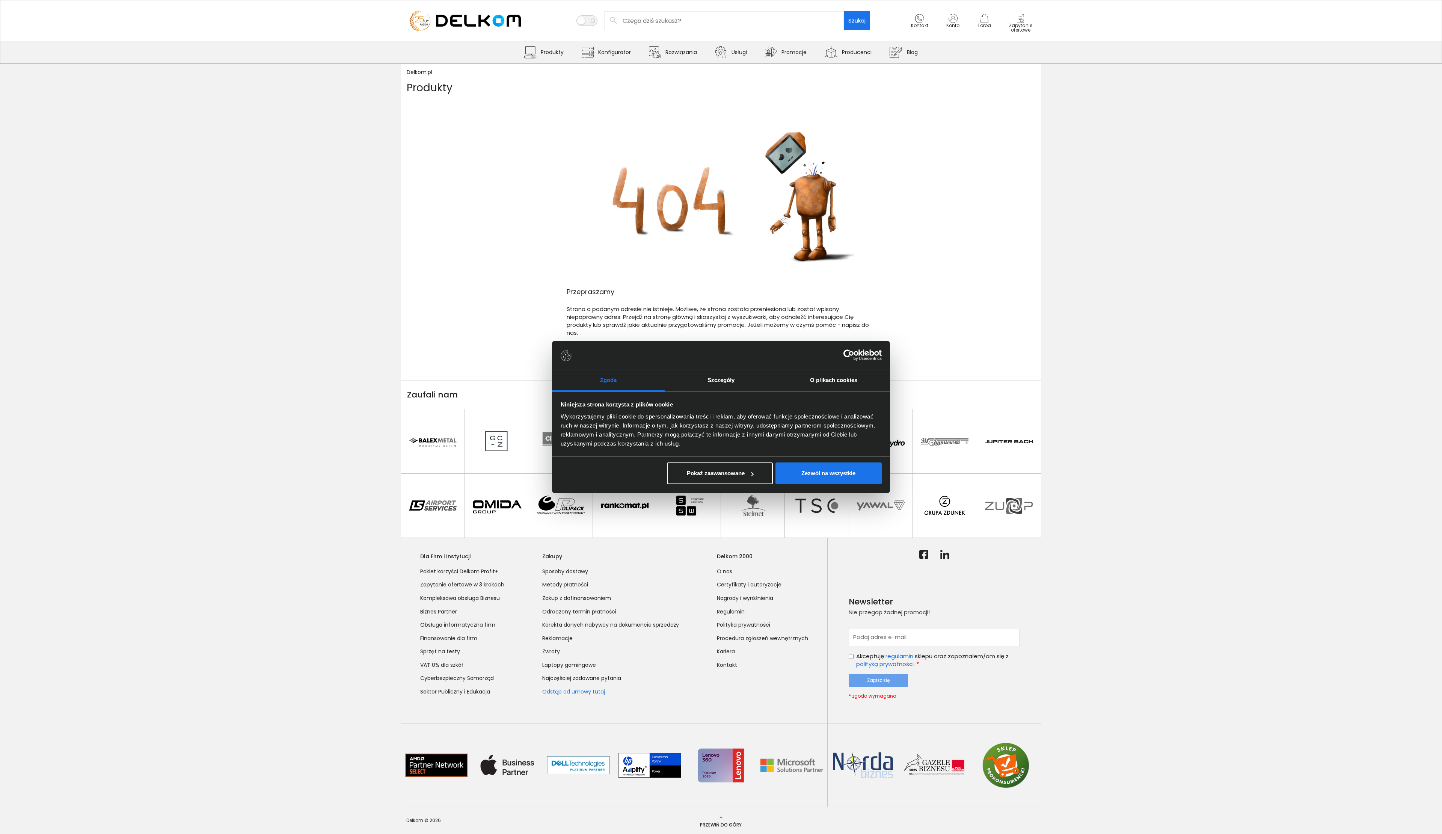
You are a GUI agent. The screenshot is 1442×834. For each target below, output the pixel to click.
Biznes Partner (438, 611)
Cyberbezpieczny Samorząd (457, 678)
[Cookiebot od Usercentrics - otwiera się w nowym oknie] (849, 355)
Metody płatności (565, 584)
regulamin (899, 656)
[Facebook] (923, 555)
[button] (919, 27)
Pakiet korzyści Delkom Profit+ (459, 571)
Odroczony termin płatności (579, 611)
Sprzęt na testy (440, 651)
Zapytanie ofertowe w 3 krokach (462, 584)
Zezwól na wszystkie (828, 473)
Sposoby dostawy (565, 571)
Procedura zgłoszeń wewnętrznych (762, 638)
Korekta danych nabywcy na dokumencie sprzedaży (610, 625)
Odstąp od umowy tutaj (573, 691)
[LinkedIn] (944, 555)
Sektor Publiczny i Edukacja (455, 691)
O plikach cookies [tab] (833, 380)
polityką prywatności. (885, 664)
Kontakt (727, 665)
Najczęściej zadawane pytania (581, 678)
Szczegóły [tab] (721, 380)
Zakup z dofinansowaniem (576, 598)
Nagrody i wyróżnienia (745, 598)
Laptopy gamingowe (569, 665)
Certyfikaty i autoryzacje (749, 584)
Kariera (726, 651)
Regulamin (731, 611)
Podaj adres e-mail (880, 637)
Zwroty (551, 651)
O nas (724, 571)
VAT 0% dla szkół (441, 665)
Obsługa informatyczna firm (457, 625)
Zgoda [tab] (608, 380)
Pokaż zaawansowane (716, 473)
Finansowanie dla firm (448, 638)
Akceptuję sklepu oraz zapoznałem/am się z (932, 660)
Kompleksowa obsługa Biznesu (460, 598)
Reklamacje (557, 638)
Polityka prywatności (743, 625)
